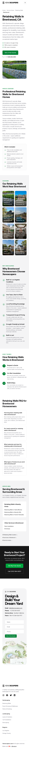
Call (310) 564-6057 (14, 571)
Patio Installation (9, 526)
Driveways (7, 528)
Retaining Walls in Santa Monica (13, 509)
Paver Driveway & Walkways (10, 706)
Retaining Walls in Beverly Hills (12, 512)
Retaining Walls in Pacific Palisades (14, 514)
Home (3, 10)
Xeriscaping (5, 722)
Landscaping (6, 714)
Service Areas (10, 10)
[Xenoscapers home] (10, 2)
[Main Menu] (25, 2)
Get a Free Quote (10, 52)
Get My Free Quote (14, 566)
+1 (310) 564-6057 (15, 610)
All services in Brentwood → (9, 537)
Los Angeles (5, 730)
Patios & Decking (7, 709)
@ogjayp (14, 746)
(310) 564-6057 (12, 56)
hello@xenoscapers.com (15, 608)
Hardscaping (6, 700)
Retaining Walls (19, 10)
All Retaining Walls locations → (10, 534)
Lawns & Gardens (7, 717)
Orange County (6, 733)
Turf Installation (6, 719)
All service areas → (7, 540)
